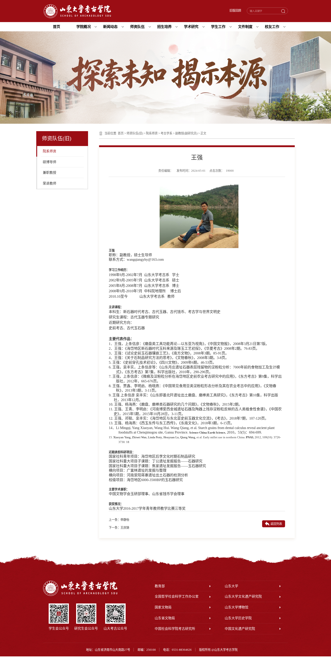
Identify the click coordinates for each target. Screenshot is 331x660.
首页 (121, 133)
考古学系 (166, 133)
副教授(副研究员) (186, 133)
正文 (203, 133)
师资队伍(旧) (135, 133)
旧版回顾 (235, 10)
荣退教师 (49, 183)
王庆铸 (124, 527)
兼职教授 (49, 172)
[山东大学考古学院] (77, 11)
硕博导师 (49, 162)
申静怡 (124, 519)
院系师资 (49, 151)
